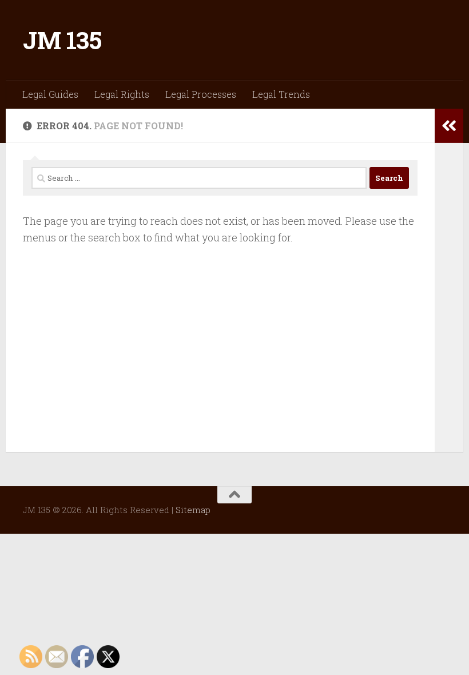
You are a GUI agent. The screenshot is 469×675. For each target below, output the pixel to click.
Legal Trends (281, 94)
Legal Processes (200, 94)
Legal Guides (50, 94)
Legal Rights (121, 94)
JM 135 (62, 39)
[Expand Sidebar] (449, 126)
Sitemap (193, 509)
